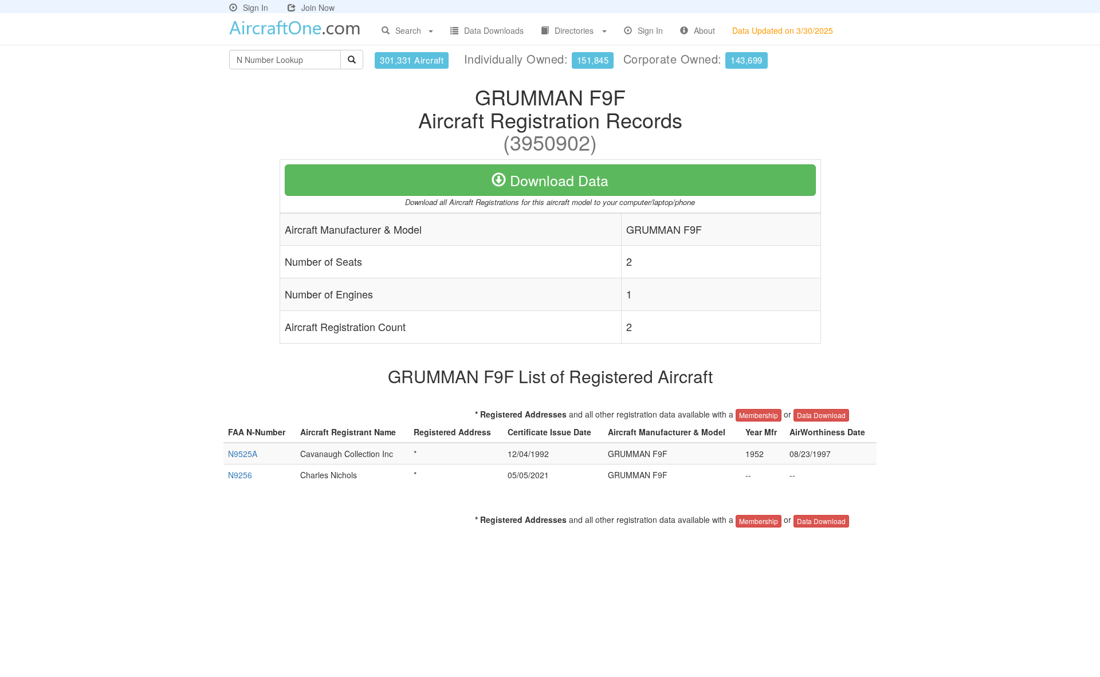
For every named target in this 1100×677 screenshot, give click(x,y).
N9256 (240, 475)
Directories (574, 30)
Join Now (318, 7)
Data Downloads (494, 30)
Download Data (557, 180)
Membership (758, 415)
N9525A (242, 453)
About (704, 30)
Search (408, 30)
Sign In (255, 7)
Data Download (821, 415)
